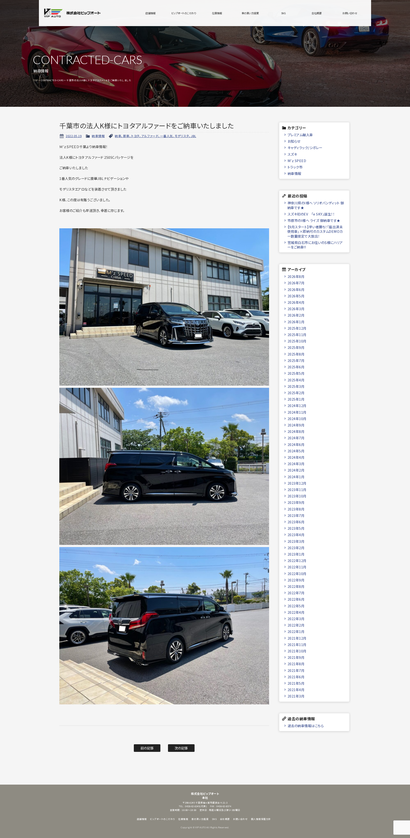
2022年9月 (296, 580)
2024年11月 (297, 412)
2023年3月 (296, 541)
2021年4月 (296, 689)
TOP (35, 80)
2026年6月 (296, 289)
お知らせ (294, 141)
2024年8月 (296, 431)
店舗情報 (150, 13)
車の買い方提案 (250, 13)
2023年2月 (296, 547)
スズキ (292, 154)
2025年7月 (296, 360)
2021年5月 (296, 683)
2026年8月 (296, 276)
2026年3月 (296, 308)
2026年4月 (296, 302)
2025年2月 (296, 392)
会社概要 (316, 13)
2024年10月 (297, 418)
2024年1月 (296, 476)
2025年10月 (297, 341)
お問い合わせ (349, 13)
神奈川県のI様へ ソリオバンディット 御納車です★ (315, 205)
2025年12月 (297, 328)
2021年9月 (296, 657)
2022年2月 (296, 625)
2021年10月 (297, 651)
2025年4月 (296, 380)
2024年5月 (296, 451)
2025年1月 (296, 399)
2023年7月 (296, 515)
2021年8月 (296, 663)
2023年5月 (296, 528)
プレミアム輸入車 (300, 134)
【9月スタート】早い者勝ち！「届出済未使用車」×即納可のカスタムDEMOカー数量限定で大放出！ (315, 231)
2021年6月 (296, 676)
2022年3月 (296, 618)
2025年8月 (296, 354)
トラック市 (295, 167)
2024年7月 (296, 437)
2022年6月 (296, 599)
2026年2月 (296, 315)
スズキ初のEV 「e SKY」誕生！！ (311, 214)
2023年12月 (297, 483)
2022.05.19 (74, 136)
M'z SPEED (297, 160)
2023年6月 (296, 522)
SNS (283, 13)
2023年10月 (297, 496)
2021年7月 (296, 670)
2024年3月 (296, 463)
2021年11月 (297, 644)
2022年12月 (297, 560)
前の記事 (147, 747)
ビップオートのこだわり (183, 13)
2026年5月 (296, 296)
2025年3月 (296, 386)
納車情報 (98, 136)
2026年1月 (296, 321)
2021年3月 (296, 696)
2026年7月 (296, 283)
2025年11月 (297, 334)
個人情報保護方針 (261, 819)
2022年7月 (296, 592)
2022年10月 (297, 573)
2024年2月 (296, 470)
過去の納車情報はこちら (306, 725)
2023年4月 (296, 534)
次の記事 (181, 747)
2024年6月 (296, 444)
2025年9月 (296, 347)
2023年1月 (296, 554)
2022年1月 (296, 631)
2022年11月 (297, 567)
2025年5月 (296, 373)
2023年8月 (296, 509)
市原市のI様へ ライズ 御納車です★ (314, 220)
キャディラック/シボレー (305, 147)
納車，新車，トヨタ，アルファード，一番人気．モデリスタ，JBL (155, 136)
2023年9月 (296, 502)
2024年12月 (297, 405)
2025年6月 (296, 367)
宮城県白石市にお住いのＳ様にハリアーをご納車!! (315, 244)
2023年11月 (297, 489)
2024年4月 (296, 457)
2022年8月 (296, 586)
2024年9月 (296, 425)
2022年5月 (296, 606)
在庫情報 (217, 13)
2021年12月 (297, 638)
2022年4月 (296, 612)
